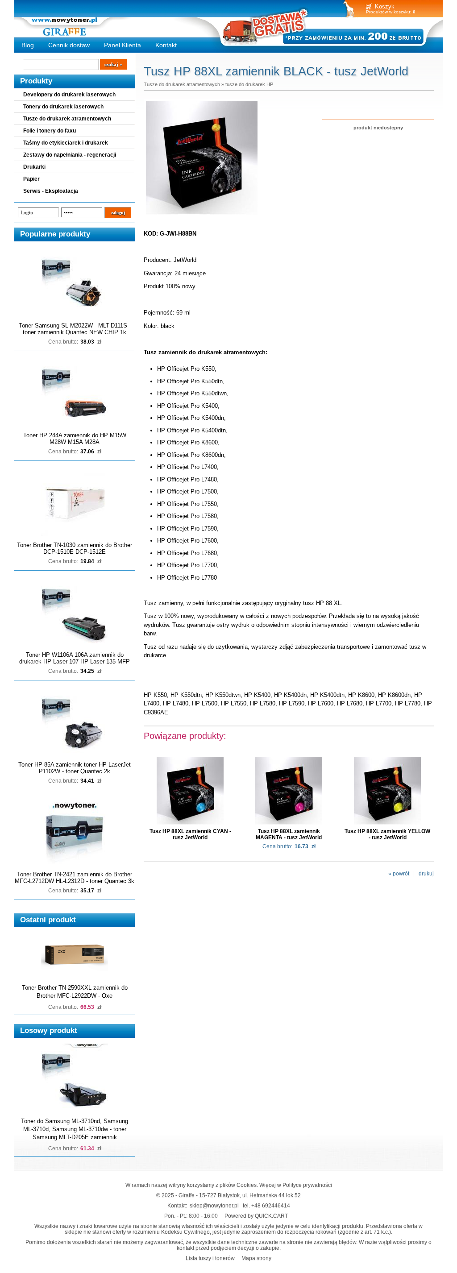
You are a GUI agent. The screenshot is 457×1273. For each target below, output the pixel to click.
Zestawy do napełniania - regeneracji (69, 155)
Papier (31, 179)
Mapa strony (256, 1258)
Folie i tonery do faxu (49, 131)
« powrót (398, 874)
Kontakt (166, 45)
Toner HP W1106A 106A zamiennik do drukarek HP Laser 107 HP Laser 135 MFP (74, 658)
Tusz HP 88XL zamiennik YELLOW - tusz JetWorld (387, 834)
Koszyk (385, 6)
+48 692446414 (270, 1205)
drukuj (426, 874)
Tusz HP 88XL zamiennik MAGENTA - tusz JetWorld (289, 834)
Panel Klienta (122, 45)
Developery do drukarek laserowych (69, 94)
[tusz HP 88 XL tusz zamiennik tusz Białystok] (202, 215)
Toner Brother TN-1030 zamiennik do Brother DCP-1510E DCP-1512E (74, 548)
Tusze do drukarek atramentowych (67, 119)
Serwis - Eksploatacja (50, 191)
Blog (27, 45)
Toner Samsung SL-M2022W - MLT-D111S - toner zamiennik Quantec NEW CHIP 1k (75, 329)
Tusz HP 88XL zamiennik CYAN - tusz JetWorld (190, 834)
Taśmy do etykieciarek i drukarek (65, 143)
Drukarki (34, 167)
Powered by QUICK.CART (256, 1216)
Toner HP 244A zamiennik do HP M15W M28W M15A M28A (74, 438)
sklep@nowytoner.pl (214, 1205)
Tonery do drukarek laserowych (63, 107)
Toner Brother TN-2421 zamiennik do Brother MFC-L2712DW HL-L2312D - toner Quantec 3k (74, 877)
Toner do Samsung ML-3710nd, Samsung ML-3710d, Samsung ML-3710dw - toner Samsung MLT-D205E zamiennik (74, 1129)
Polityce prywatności (307, 1185)
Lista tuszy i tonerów (210, 1258)
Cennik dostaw (69, 45)
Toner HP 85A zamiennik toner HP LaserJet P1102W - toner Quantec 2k (74, 768)
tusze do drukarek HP (249, 84)
